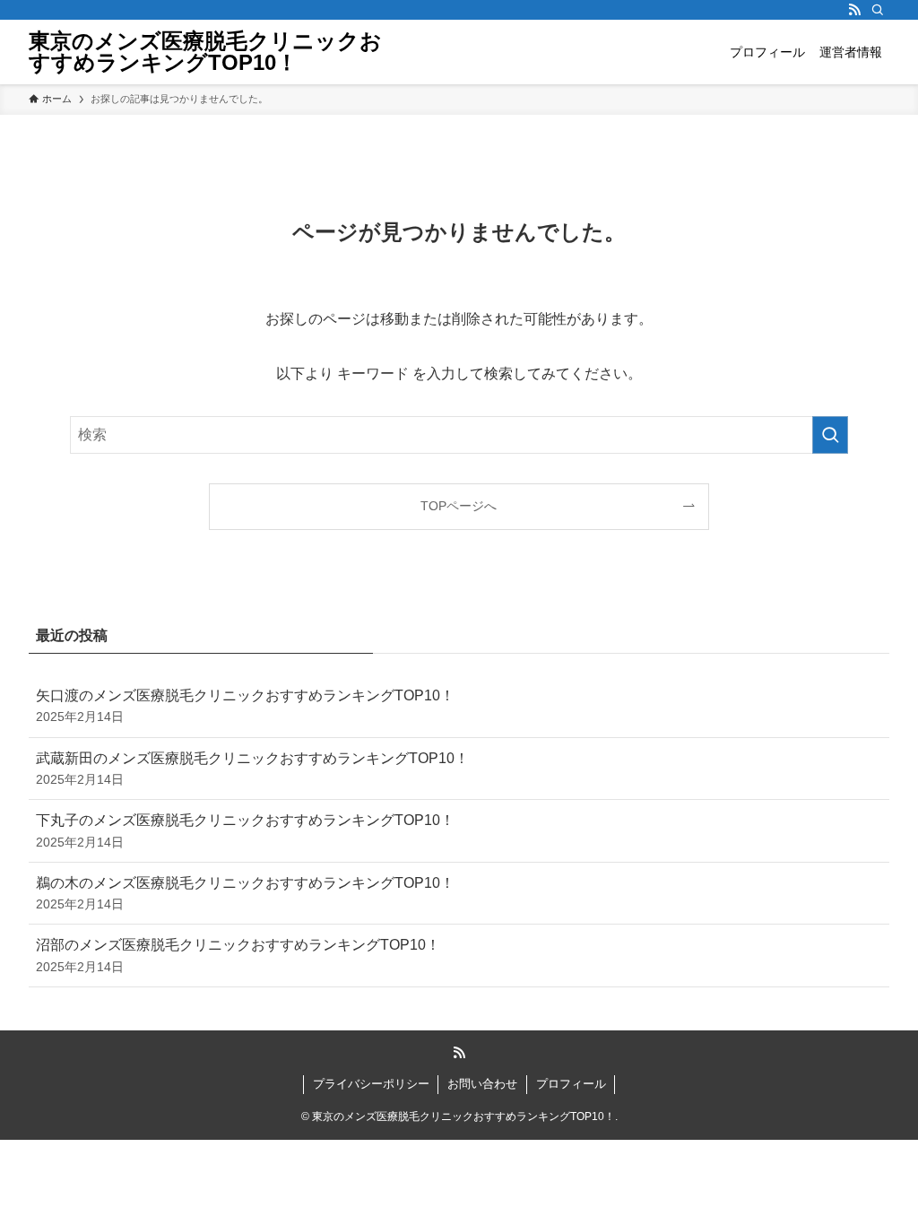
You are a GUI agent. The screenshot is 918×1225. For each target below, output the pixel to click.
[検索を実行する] (830, 435)
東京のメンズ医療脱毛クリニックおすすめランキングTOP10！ (205, 52)
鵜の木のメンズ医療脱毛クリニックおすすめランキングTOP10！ (245, 893)
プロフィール (571, 1083)
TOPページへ (458, 506)
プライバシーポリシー (371, 1083)
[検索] (877, 10)
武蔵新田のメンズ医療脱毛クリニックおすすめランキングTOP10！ (252, 768)
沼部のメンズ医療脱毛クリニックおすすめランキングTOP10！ (238, 955)
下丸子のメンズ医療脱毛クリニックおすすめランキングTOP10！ (245, 830)
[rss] (854, 10)
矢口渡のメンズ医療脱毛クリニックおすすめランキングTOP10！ (245, 706)
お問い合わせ (482, 1083)
